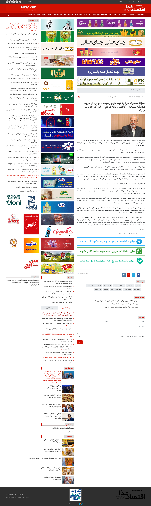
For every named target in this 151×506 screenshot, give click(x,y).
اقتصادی (131, 14)
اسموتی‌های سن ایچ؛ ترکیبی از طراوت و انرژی (52, 478)
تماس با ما (136, 2)
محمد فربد (121, 286)
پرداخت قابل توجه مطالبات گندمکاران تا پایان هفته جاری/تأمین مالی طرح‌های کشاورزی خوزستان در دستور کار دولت (23, 282)
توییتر (13, 1)
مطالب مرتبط (139, 297)
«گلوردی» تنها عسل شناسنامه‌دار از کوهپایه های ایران (51, 469)
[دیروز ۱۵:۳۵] (68, 408)
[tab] (66, 308)
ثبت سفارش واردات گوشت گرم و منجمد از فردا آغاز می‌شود (22, 58)
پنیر (112, 289)
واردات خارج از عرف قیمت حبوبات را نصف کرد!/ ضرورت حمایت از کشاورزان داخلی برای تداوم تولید (23, 89)
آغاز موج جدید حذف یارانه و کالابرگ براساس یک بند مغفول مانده (57, 362)
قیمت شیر (90, 286)
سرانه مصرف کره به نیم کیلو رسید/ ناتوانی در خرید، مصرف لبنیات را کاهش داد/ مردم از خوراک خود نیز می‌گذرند (114, 107)
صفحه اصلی (140, 90)
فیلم (38, 14)
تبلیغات (120, 2)
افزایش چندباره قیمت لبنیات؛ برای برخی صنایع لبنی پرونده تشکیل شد (52, 416)
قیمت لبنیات (107, 286)
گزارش (49, 14)
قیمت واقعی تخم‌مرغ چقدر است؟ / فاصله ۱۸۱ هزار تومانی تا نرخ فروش (22, 182)
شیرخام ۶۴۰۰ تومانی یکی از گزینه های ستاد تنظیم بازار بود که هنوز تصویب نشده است (114, 301)
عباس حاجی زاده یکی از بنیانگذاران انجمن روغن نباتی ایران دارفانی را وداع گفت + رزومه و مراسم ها (57, 314)
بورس (94, 14)
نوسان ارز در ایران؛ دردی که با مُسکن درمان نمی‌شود (22, 78)
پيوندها (130, 2)
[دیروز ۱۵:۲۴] (68, 417)
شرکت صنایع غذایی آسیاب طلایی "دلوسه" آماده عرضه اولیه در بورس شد (22, 153)
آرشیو (124, 2)
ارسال (79, 342)
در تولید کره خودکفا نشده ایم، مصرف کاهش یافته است (123, 304)
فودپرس (133, 8)
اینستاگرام (7, 1)
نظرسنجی (55, 14)
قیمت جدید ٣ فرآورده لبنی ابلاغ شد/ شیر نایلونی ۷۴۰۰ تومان (121, 307)
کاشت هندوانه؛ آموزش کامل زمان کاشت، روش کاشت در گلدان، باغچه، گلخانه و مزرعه (57, 319)
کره (115, 286)
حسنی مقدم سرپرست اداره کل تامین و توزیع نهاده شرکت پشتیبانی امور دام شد (58, 282)
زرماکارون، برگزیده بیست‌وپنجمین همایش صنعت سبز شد (52, 388)
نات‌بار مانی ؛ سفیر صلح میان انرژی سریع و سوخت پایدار (52, 450)
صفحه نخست (140, 14)
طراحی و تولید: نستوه (73, 504)
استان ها (70, 14)
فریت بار (71, 431)
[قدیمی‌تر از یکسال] (68, 471)
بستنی (138, 286)
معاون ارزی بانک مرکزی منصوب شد (62, 302)
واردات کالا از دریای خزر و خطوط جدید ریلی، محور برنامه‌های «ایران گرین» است (23, 105)
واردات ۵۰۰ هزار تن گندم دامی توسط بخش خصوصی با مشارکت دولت (21, 111)
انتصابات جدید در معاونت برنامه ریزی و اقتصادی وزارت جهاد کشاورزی (56, 298)
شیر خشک (118, 289)
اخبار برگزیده (131, 90)
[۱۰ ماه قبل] (68, 462)
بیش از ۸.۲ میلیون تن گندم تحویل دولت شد (24, 75)
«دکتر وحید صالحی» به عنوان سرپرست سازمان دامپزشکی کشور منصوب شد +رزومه (59, 293)
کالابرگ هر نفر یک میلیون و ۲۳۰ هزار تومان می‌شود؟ (51, 405)
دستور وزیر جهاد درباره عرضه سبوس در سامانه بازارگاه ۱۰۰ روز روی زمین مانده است (22, 176)
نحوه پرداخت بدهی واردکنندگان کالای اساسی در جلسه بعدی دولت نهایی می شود (22, 135)
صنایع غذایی (116, 14)
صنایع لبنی (137, 289)
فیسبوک (16, 1)
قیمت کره (98, 286)
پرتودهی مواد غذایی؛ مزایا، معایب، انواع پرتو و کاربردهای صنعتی (59, 353)
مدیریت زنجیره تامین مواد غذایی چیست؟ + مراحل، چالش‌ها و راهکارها (22, 64)
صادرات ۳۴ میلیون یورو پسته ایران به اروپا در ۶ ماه (52, 396)
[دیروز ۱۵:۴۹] (68, 398)
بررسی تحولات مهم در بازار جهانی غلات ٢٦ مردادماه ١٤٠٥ (22, 99)
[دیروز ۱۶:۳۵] (68, 389)
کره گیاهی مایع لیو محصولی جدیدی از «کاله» (52, 441)
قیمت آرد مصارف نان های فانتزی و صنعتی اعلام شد (57, 357)
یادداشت (63, 14)
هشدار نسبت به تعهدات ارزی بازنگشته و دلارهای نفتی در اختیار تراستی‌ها (21, 147)
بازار (109, 14)
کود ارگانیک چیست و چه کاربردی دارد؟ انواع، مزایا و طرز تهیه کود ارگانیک (57, 340)
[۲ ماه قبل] (68, 443)
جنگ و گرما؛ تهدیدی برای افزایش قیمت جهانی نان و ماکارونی (22, 70)
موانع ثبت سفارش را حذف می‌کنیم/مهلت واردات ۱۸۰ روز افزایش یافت (22, 141)
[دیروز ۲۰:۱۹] (68, 375)
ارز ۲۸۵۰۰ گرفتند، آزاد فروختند (28, 191)
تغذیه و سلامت (102, 14)
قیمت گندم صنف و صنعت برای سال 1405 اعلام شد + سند (56, 335)
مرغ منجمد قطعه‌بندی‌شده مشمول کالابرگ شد (23, 94)
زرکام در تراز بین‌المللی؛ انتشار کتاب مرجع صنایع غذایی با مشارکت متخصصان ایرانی (21, 165)
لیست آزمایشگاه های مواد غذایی (63, 428)
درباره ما (142, 2)
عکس (43, 14)
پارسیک (106, 289)
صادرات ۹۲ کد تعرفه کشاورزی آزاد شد (26, 187)
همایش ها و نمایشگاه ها (82, 14)
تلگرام (10, 1)
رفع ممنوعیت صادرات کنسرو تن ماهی (26, 53)
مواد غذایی (130, 286)
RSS (20, 1)
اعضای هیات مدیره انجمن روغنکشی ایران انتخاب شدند (58, 330)
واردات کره (98, 289)
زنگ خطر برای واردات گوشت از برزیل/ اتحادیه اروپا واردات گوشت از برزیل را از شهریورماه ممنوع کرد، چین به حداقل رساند (57, 347)
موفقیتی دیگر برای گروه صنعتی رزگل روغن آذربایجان (45, 458)
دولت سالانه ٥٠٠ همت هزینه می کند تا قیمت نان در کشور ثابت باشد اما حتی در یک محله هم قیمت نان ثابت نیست (22, 128)
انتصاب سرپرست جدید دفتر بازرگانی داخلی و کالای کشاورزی (58, 287)
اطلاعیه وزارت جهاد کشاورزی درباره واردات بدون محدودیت (23, 83)
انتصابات (70, 277)
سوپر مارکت (31, 14)
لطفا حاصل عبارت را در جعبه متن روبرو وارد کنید (131, 337)
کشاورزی (124, 14)
